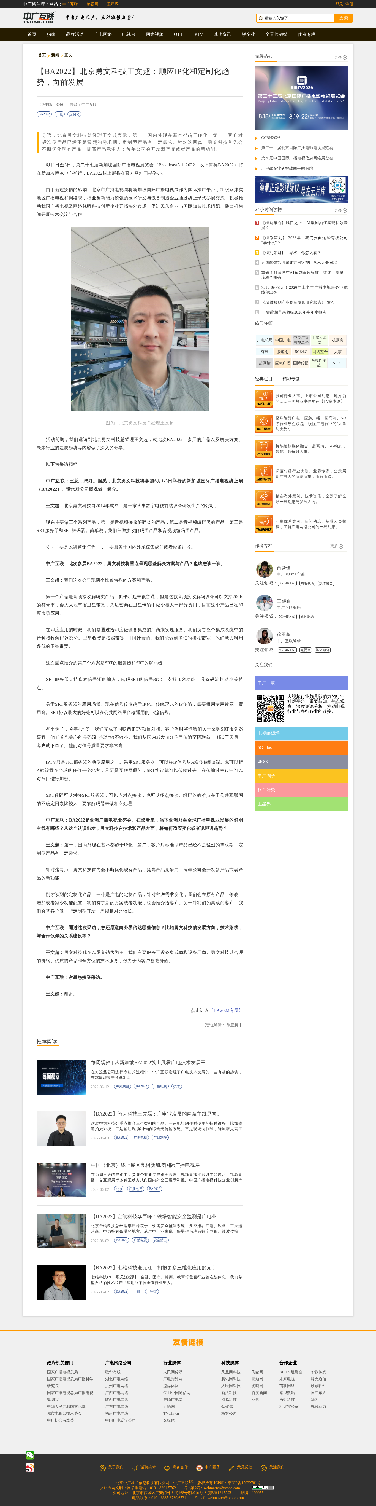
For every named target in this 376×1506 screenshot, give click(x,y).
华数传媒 (318, 1372)
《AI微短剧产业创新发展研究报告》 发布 (298, 302)
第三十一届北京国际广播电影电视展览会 (297, 148)
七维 (137, 1291)
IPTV (198, 34)
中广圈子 (212, 1467)
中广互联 (70, 4)
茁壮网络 (287, 1386)
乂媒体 (169, 1420)
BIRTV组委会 (290, 1372)
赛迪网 (257, 1379)
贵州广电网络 (116, 1386)
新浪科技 (229, 1393)
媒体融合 (326, 583)
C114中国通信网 (176, 1393)
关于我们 (116, 1467)
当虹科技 (287, 1400)
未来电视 (287, 1379)
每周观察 (122, 1086)
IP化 (59, 114)
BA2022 (44, 114)
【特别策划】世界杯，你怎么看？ (291, 253)
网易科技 (229, 1400)
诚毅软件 (318, 1386)
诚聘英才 (148, 1467)
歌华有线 (113, 1372)
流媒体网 (171, 1386)
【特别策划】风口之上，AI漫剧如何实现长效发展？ (304, 225)
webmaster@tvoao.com (222, 1488)
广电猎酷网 (172, 1379)
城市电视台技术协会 (64, 1413)
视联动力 (318, 1407)
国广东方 (318, 1393)
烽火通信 (318, 1379)
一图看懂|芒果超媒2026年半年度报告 (293, 312)
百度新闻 (259, 1393)
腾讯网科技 (231, 1379)
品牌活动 (75, 34)
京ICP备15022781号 (244, 1483)
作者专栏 (306, 34)
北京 (119, 1189)
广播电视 (160, 1086)
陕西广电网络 (116, 1400)
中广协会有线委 (60, 1420)
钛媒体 (227, 1407)
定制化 (74, 114)
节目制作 (160, 1137)
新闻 (55, 55)
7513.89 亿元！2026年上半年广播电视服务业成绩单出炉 (304, 290)
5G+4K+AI (287, 583)
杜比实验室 (289, 1407)
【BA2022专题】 (226, 1010)
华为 (318, 1400)
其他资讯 (222, 34)
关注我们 (277, 1467)
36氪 (255, 1400)
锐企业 (248, 34)
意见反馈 (244, 1467)
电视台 (128, 34)
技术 (176, 1086)
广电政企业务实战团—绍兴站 (287, 168)
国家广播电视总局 (62, 1372)
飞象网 (257, 1372)
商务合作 (180, 1467)
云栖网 (169, 1407)
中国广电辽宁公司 (120, 1420)
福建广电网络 (116, 1413)
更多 (338, 57)
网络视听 (307, 583)
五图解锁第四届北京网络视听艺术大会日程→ (301, 263)
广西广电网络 (116, 1393)
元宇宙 (152, 1291)
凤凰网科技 (231, 1372)
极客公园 (229, 1413)
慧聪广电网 (172, 1400)
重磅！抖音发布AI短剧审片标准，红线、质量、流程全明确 (304, 275)
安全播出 (160, 1240)
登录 (339, 4)
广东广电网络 (116, 1407)
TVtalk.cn (171, 1413)
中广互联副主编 (291, 574)
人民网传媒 (172, 1372)
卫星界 (113, 4)
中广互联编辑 (289, 608)
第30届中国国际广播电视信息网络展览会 (297, 158)
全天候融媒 (276, 34)
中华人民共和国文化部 (66, 1407)
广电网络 (103, 34)
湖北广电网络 (116, 1379)
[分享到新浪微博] (30, 1467)
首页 (32, 34)
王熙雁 (284, 601)
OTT (178, 34)
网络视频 (155, 34)
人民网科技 (231, 1386)
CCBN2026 (270, 138)
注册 (349, 4)
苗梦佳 (284, 567)
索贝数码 (287, 1393)
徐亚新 (284, 634)
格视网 (92, 4)
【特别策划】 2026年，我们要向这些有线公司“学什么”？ (304, 240)
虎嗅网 (257, 1386)
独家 (51, 34)
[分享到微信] (30, 1455)
